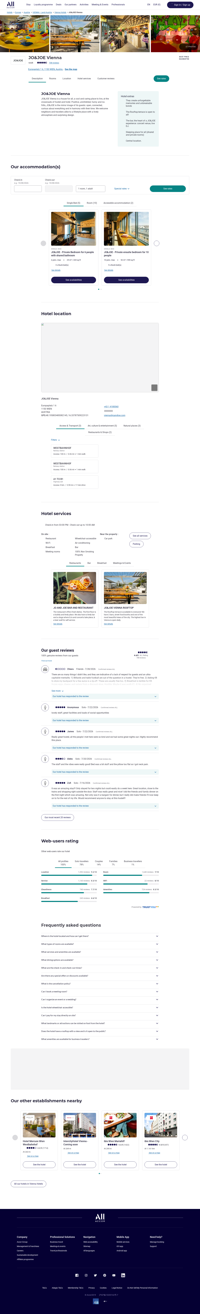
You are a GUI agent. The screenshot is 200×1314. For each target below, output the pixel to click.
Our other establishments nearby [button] (46, 1100)
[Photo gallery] (100, 33)
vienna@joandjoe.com (114, 415)
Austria (27, 12)
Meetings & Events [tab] (122, 563)
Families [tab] (113, 863)
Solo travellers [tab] (81, 863)
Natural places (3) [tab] (132, 425)
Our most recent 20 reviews (58, 817)
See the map (71, 69)
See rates (161, 78)
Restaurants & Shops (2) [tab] (100, 432)
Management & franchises (28, 1246)
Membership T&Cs (75, 1288)
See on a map (33, 1156)
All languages (89, 1251)
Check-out (52, 181)
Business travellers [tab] (133, 863)
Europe (18, 12)
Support (153, 1246)
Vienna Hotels (60, 12)
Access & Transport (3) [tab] (70, 425)
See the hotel (39, 1164)
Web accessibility (90, 1242)
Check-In (21, 181)
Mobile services (123, 1242)
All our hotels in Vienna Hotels (28, 1184)
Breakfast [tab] (102, 563)
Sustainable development (27, 1255)
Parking (136, 544)
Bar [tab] (89, 563)
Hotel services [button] (56, 513)
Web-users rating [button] (60, 841)
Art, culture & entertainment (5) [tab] (102, 425)
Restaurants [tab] (75, 563)
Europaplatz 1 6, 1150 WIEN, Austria (45, 69)
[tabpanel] (100, 250)
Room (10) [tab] (92, 203)
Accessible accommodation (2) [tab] (118, 203)
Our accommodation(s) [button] (35, 166)
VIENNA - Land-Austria (42, 12)
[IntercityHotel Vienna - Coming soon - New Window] (79, 1125)
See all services (140, 536)
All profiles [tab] (63, 863)
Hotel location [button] (56, 313)
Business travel (56, 1242)
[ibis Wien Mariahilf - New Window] (120, 1125)
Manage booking (157, 1242)
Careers (20, 1251)
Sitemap (86, 1246)
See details (57, 624)
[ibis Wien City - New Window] (160, 1125)
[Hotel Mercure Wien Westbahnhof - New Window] (39, 1125)
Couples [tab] (99, 863)
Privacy (91, 1288)
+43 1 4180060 (111, 406)
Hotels (9, 12)
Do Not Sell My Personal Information (142, 1288)
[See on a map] (100, 357)
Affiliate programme (25, 1259)
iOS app (120, 1246)
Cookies (103, 1288)
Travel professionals (58, 1251)
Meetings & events (57, 1246)
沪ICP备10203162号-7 (108, 1295)
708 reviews (54, 63)
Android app (122, 1251)
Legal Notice (117, 1288)
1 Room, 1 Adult (85, 188)
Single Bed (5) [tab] (73, 203)
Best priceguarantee (184, 58)
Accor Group (22, 1242)
